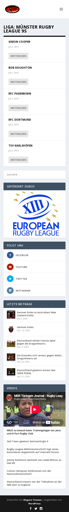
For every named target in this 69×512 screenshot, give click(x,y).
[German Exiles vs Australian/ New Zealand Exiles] (11, 314)
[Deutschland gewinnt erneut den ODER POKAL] (11, 372)
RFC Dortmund (20, 119)
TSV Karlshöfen (21, 145)
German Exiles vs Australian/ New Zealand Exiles (36, 314)
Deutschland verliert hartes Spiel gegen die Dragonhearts (36, 342)
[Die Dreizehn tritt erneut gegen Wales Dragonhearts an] (11, 357)
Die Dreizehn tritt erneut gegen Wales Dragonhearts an (39, 357)
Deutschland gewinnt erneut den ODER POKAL (36, 372)
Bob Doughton (20, 67)
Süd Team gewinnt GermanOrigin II (27, 441)
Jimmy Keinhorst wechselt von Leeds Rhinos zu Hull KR (34, 461)
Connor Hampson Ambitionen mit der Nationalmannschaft (29, 472)
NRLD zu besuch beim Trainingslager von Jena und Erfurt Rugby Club (34, 432)
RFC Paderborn (20, 93)
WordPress (34, 503)
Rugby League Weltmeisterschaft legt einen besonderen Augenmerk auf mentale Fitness (33, 451)
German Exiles (25, 327)
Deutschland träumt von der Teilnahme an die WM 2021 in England (34, 483)
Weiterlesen (18, 55)
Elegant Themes (32, 499)
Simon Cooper (19, 42)
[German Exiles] (11, 329)
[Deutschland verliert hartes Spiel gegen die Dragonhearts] (11, 343)
